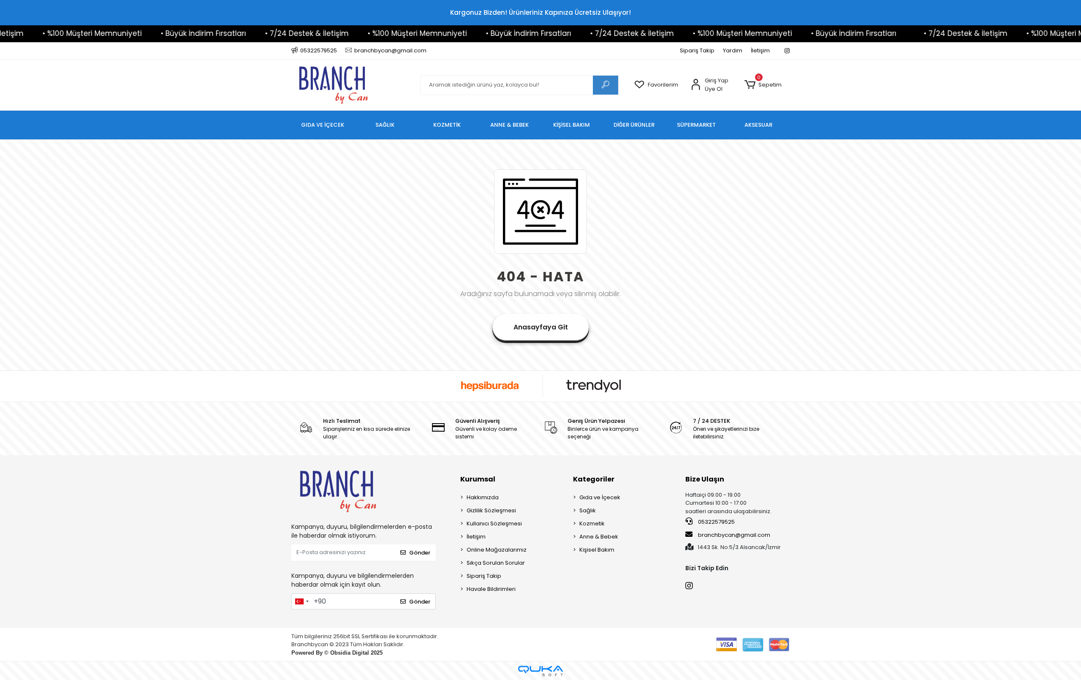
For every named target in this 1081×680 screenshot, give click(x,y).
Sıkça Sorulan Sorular (496, 563)
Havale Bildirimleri (491, 589)
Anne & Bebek (598, 537)
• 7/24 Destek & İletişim (275, 33)
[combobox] (301, 601)
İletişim (760, 50)
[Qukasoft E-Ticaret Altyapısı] (540, 671)
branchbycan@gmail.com (734, 535)
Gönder (419, 553)
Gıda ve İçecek (599, 497)
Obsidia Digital (349, 653)
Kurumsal (477, 479)
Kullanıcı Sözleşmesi (494, 524)
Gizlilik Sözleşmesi (491, 510)
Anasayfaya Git (540, 327)
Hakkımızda (483, 497)
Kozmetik (592, 524)
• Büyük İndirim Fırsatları (171, 33)
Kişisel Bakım (596, 550)
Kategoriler (593, 479)
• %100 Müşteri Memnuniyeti (60, 33)
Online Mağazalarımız (497, 550)
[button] (763, 85)
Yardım (732, 50)
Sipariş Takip (697, 50)
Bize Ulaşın (704, 479)
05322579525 (716, 522)
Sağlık (587, 510)
